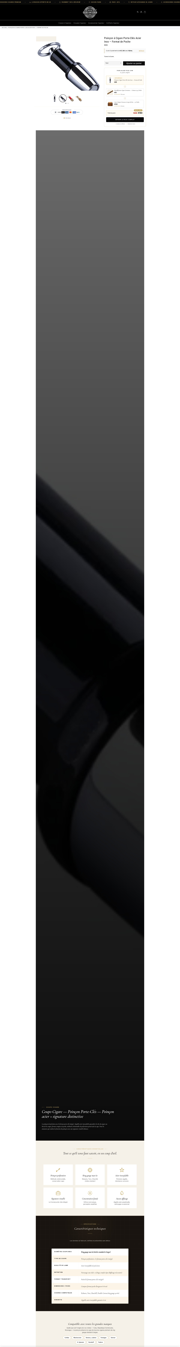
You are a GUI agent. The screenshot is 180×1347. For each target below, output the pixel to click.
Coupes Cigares (80, 23)
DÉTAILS (141, 50)
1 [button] (66, 103)
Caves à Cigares (64, 23)
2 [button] (68, 103)
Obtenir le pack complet (125, 119)
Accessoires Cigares (96, 23)
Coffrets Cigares (112, 23)
